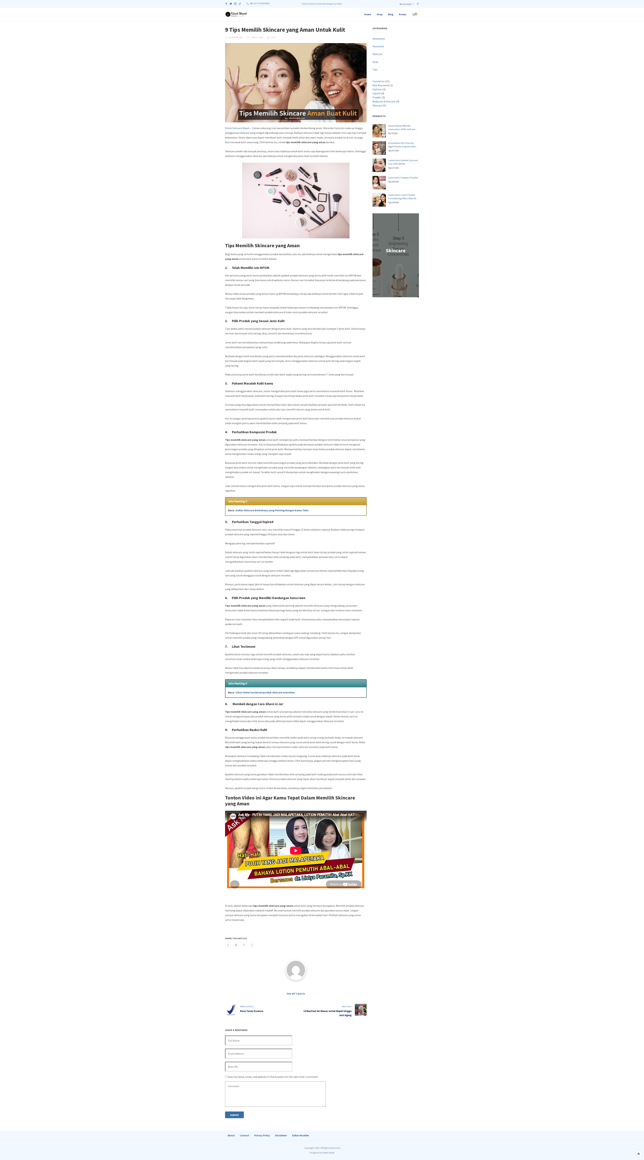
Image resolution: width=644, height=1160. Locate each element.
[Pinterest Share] (244, 945)
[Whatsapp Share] (252, 945)
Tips (273, 37)
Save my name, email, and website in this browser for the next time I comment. (273, 1076)
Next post (347, 1006)
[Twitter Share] (236, 945)
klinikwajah (235, 37)
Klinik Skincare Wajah (237, 128)
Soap (375, 61)
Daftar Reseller (300, 1135)
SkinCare (377, 54)
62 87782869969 (262, 3)
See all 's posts (296, 993)
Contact (244, 1135)
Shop (380, 14)
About (231, 1135)
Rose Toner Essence (251, 1011)
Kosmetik (378, 46)
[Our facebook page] (226, 3)
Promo (402, 14)
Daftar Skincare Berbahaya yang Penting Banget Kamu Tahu (272, 510)
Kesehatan (378, 38)
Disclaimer (281, 1135)
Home (367, 14)
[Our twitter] (231, 3)
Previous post (247, 1006)
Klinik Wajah (328, 1152)
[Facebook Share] (228, 945)
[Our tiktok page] (240, 3)
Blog (390, 14)
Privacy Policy (262, 1135)
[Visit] (296, 970)
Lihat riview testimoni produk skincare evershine (265, 692)
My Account (405, 4)
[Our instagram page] (235, 3)
